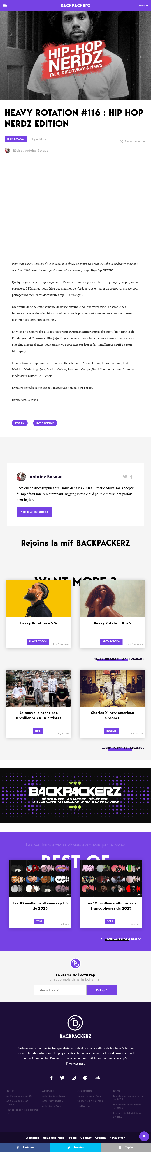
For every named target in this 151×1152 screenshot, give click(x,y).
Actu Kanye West (52, 1106)
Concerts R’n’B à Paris (90, 1101)
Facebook (131, 477)
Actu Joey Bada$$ (52, 1101)
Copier (129, 1147)
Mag (142, 5)
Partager (28, 1147)
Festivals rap (84, 1106)
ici (90, 388)
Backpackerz (75, 5)
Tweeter (79, 1147)
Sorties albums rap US (19, 1096)
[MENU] (5, 5)
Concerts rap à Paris (89, 1096)
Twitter (125, 477)
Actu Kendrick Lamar (54, 1096)
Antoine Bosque (30, 150)
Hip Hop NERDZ (102, 270)
